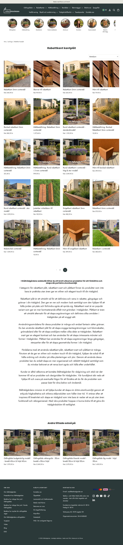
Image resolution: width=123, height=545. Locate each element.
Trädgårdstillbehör (65, 12)
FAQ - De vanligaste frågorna (42, 521)
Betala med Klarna (39, 503)
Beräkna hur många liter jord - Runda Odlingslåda (15, 506)
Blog (5, 528)
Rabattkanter (40, 8)
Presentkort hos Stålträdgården (13, 495)
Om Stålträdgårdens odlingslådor (14, 517)
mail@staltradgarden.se (75, 491)
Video (6, 524)
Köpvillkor (36, 513)
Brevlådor (65, 8)
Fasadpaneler (79, 12)
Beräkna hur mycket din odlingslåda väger (15, 512)
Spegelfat (96, 8)
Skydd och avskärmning (47, 12)
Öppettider (36, 495)
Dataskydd (36, 517)
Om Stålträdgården (10, 492)
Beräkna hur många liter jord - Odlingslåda (13, 500)
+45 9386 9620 (73, 496)
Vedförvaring (33, 12)
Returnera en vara (39, 506)
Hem (5, 42)
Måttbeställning (53, 8)
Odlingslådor (28, 8)
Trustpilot (7, 521)
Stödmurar (87, 8)
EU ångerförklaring (39, 510)
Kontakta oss (90, 12)
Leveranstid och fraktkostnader (43, 499)
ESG (5, 532)
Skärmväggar (76, 8)
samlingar (10, 42)
